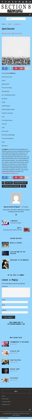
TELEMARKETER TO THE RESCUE (19, 342)
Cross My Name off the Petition (17, 252)
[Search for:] (16, 18)
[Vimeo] (26, 2)
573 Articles (25, 207)
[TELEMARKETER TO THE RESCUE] (5, 344)
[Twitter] (9, 2)
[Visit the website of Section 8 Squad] (16, 215)
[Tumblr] (12, 2)
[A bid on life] (5, 353)
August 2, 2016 (7, 33)
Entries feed (5, 399)
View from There (15, 360)
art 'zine (9, 182)
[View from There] (5, 362)
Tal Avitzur (14, 378)
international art (20, 182)
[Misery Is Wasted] (5, 244)
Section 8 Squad (17, 33)
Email (3, 305)
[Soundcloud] (29, 2)
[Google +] (16, 2)
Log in (3, 396)
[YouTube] (23, 2)
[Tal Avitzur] (5, 379)
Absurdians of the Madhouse (19, 260)
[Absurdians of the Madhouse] (5, 264)
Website (4, 310)
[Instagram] (5, 2)
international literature (11, 186)
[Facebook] (2, 2)
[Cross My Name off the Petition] (5, 253)
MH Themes (17, 415)
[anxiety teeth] (5, 371)
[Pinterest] (19, 2)
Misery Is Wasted (16, 243)
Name (3, 300)
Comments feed (6, 401)
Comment (5, 286)
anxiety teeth (14, 369)
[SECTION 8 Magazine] (16, 12)
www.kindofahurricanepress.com (10, 173)
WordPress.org (6, 404)
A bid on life (14, 351)
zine (23, 186)
